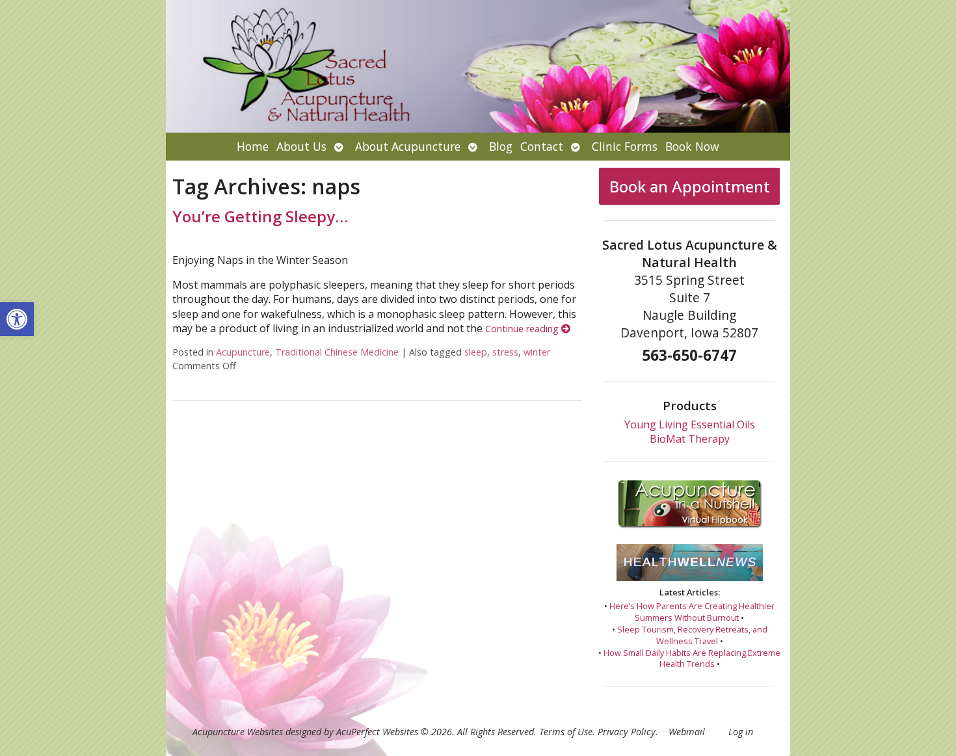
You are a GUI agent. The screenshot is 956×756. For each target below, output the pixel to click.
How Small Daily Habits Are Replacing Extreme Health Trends (692, 658)
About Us (301, 146)
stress (505, 352)
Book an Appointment (689, 186)
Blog (500, 146)
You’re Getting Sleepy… (260, 216)
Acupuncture (243, 352)
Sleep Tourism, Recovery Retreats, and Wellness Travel (692, 635)
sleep (475, 352)
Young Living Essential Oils (689, 424)
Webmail (687, 731)
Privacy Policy (627, 731)
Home (253, 146)
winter (537, 352)
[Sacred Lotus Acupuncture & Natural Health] (478, 66)
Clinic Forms (624, 146)
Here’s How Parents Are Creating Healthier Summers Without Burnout (692, 611)
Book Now (692, 146)
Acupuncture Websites (238, 731)
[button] (17, 319)
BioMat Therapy (690, 439)
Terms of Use (565, 731)
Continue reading (523, 328)
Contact (541, 146)
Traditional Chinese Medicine (337, 352)
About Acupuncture (407, 146)
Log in (740, 731)
